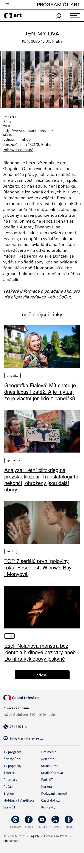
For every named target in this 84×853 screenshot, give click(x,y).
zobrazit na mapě (18, 149)
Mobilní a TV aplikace (18, 800)
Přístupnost (11, 841)
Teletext (9, 772)
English (34, 836)
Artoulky (12, 376)
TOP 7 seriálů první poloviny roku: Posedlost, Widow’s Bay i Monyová (38, 567)
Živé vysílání (12, 759)
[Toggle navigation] (7, 5)
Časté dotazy (50, 800)
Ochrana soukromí (56, 836)
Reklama (47, 759)
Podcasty (10, 779)
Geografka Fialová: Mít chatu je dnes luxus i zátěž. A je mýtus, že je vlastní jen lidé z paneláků (40, 391)
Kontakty (48, 807)
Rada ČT (47, 779)
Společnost (14, 460)
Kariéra (46, 786)
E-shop (8, 793)
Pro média (48, 752)
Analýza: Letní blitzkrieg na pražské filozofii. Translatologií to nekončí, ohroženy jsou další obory (41, 480)
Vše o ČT (9, 807)
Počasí (8, 786)
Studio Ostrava (52, 772)
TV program (12, 752)
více (42, 675)
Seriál (10, 551)
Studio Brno (50, 766)
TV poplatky (12, 766)
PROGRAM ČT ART (58, 4)
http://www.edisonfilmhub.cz (28, 130)
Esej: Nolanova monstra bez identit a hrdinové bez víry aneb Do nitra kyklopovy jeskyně (40, 652)
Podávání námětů (54, 793)
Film (9, 636)
